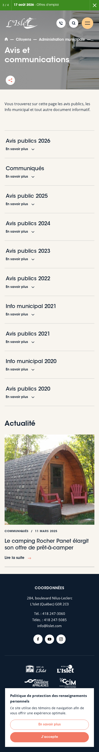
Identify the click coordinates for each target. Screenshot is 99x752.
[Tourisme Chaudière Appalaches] (37, 683)
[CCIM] (67, 683)
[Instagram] (61, 639)
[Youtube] (49, 639)
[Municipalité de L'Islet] (22, 23)
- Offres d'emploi (36, 4)
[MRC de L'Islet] (36, 668)
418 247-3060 (53, 613)
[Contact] (61, 23)
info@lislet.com (49, 625)
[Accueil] (7, 40)
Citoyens (23, 40)
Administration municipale (62, 40)
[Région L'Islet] (65, 669)
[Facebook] (38, 639)
